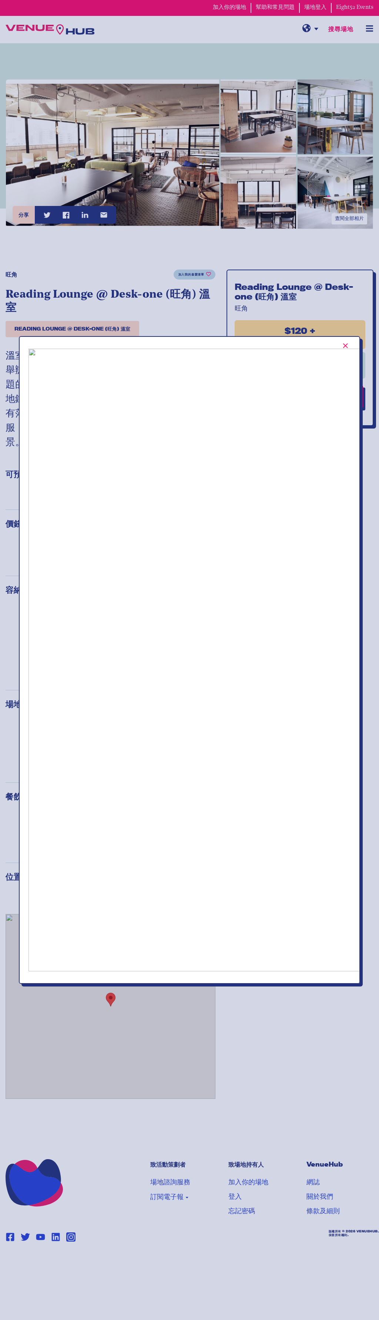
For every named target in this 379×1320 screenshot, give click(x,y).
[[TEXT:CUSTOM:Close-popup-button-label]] (345, 346)
